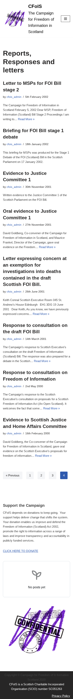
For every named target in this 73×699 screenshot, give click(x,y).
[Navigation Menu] (65, 18)
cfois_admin (14, 96)
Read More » (26, 119)
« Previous (12, 475)
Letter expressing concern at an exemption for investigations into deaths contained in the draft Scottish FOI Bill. (35, 271)
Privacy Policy (61, 695)
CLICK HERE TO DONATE (20, 551)
